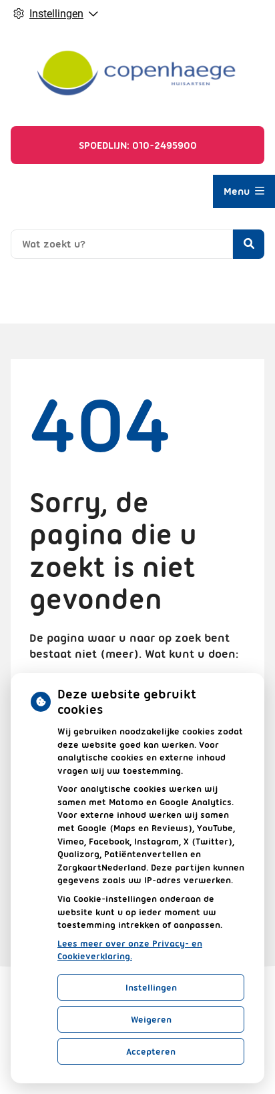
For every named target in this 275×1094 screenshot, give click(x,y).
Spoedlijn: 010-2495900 (138, 145)
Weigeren (151, 1019)
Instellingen (151, 987)
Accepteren (151, 1051)
